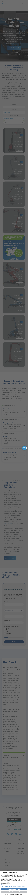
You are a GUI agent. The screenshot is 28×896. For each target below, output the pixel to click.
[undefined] (24, 448)
